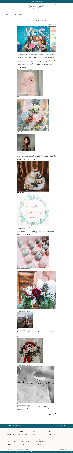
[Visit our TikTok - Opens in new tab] (64, 426)
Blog (7, 14)
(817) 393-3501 (38, 444)
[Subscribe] (54, 426)
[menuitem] (58, 5)
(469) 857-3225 (35, 435)
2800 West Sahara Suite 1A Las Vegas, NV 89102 (24, 433)
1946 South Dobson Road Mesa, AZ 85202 (54, 433)
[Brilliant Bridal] (36, 6)
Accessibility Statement (25, 449)
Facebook (19, 98)
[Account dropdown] (69, 8)
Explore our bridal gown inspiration (36, 1)
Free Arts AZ (40, 155)
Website (28, 98)
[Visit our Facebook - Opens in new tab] (57, 426)
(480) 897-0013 (52, 435)
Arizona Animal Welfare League (45, 229)
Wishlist (15, 449)
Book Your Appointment (22, 67)
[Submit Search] (11, 5)
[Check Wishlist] (71, 8)
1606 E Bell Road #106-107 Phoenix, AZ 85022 (12, 442)
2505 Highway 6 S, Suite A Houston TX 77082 (27, 442)
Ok (71, 451)
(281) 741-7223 (24, 444)
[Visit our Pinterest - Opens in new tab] (59, 426)
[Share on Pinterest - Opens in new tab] (55, 414)
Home (3, 14)
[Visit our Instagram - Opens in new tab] (62, 426)
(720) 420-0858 (10, 435)
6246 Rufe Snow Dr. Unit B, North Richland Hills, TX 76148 (41, 442)
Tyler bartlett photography (22, 52)
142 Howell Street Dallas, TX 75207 (36, 433)
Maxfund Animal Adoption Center (44, 331)
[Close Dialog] (2, 452)
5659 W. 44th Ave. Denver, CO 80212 (10, 433)
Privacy (11, 449)
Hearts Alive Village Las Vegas (45, 406)
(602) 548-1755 (10, 444)
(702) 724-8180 (21, 435)
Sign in (19, 449)
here (61, 451)
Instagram (24, 98)
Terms (8, 449)
